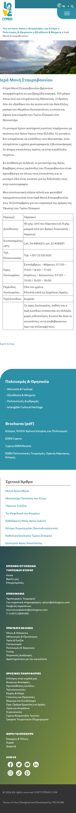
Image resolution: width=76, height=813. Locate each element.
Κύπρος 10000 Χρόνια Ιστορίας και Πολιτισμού (36, 431)
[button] (72, 6)
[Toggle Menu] (67, 13)
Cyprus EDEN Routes (18, 445)
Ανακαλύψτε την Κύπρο (42, 28)
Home (22, 28)
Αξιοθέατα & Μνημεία (48, 32)
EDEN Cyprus (13, 438)
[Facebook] (10, 764)
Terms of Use (10, 802)
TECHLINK (58, 802)
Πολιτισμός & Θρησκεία (17, 32)
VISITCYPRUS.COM (45, 792)
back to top (7, 343)
